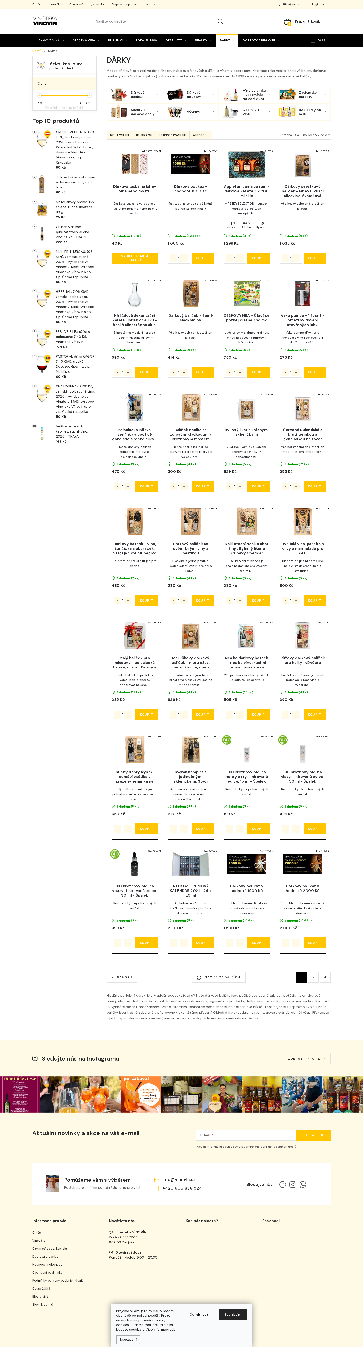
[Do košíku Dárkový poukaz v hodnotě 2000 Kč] (315, 942)
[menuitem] (50, 40)
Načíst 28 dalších (222, 977)
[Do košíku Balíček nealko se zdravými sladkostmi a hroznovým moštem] (203, 486)
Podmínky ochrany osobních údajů (58, 1280)
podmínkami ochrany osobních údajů (268, 1147)
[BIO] (247, 750)
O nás (36, 4)
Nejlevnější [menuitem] (119, 135)
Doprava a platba (125, 4)
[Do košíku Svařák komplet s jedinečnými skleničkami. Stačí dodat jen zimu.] (203, 828)
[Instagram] (292, 1184)
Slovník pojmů (42, 1304)
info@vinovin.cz (179, 1179)
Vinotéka (55, 4)
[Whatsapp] (303, 1184)
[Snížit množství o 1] (173, 258)
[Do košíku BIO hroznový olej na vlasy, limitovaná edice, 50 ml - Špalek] (315, 828)
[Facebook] (282, 1184)
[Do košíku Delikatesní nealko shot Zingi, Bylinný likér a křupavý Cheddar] (258, 600)
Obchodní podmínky (47, 1272)
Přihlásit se (313, 1135)
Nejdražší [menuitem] (144, 135)
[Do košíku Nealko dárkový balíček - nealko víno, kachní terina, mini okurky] (258, 714)
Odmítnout (198, 1314)
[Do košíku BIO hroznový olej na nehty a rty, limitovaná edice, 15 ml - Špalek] (258, 828)
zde (173, 1329)
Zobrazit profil (304, 1059)
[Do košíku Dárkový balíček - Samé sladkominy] (203, 372)
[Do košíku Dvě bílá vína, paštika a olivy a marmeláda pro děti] (315, 600)
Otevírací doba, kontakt (86, 4)
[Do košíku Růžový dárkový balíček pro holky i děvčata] (315, 714)
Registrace (319, 4)
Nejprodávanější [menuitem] (172, 135)
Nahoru (124, 977)
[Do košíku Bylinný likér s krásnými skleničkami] (258, 486)
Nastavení (128, 1339)
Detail (135, 258)
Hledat (220, 21)
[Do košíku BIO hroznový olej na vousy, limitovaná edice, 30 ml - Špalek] (146, 942)
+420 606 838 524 (182, 1188)
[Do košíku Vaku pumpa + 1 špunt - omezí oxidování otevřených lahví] (315, 372)
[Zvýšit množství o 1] (184, 258)
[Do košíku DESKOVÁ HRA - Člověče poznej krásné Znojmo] (258, 372)
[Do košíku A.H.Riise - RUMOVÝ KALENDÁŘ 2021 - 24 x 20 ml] (203, 942)
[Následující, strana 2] (313, 977)
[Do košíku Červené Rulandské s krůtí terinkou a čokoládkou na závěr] (315, 486)
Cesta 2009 (41, 1288)
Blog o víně (40, 1296)
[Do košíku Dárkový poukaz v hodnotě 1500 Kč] (258, 942)
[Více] (319, 40)
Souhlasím (233, 1314)
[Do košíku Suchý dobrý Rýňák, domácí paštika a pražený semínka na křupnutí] (146, 828)
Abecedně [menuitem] (201, 135)
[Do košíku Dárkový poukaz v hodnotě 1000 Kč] (203, 258)
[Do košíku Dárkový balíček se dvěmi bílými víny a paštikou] (203, 600)
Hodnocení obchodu (47, 1264)
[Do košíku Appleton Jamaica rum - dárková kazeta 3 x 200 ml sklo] (258, 258)
